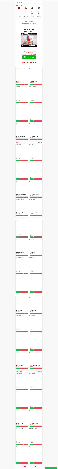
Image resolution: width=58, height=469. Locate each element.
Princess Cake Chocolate (19, 365)
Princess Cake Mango (33, 328)
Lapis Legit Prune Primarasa (34, 99)
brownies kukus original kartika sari (35, 212)
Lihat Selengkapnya (39, 142)
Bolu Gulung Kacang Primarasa (34, 136)
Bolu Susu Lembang (19, 310)
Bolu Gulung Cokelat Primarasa (34, 441)
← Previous (22, 466)
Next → (35, 466)
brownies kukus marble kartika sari (21, 212)
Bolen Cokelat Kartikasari (33, 157)
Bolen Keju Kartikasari (19, 157)
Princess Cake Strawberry (33, 310)
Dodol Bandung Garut (19, 234)
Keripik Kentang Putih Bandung (20, 270)
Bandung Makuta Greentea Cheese (35, 365)
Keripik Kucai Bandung (33, 270)
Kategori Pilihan (19, 5)
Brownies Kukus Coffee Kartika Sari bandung (35, 176)
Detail (24, 84)
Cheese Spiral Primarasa (33, 81)
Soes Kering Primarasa (19, 99)
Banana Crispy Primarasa (19, 423)
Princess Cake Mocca (19, 328)
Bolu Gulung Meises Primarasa (20, 136)
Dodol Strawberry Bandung (20, 252)
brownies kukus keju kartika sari (34, 194)
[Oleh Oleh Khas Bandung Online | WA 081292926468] (22, 0)
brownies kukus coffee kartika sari (21, 194)
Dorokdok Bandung (32, 252)
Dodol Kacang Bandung (33, 234)
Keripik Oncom (18, 81)
